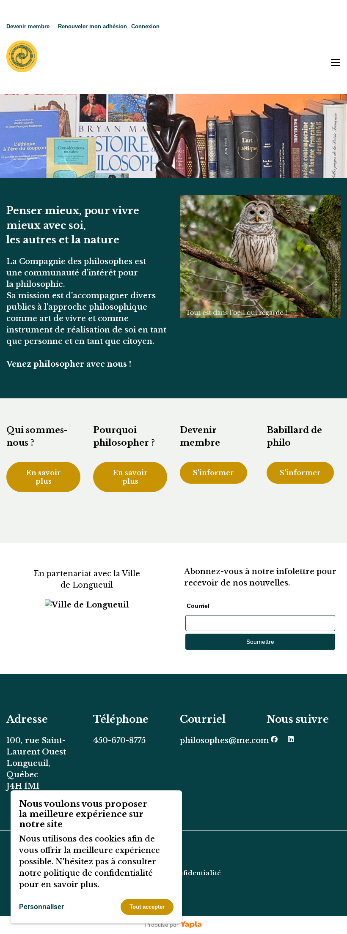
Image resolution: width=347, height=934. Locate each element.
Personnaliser (41, 906)
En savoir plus (43, 476)
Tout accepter (147, 907)
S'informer (213, 472)
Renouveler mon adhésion (92, 26)
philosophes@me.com (224, 740)
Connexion (145, 26)
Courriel (198, 605)
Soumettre (260, 641)
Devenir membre (28, 26)
